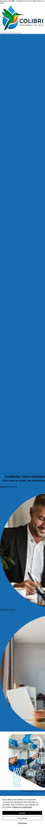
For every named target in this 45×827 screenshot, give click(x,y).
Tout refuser (22, 818)
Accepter (22, 813)
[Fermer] (42, 799)
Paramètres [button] (22, 823)
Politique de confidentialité (22, 807)
